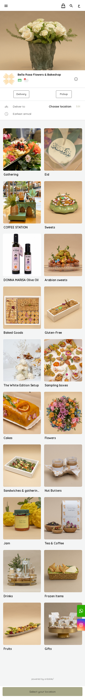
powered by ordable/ (42, 678)
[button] (42, 79)
